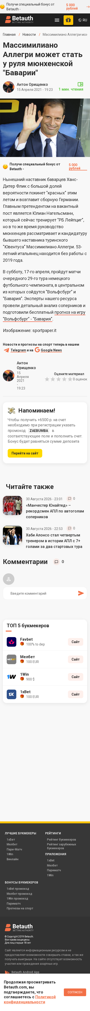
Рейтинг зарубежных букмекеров (61, 846)
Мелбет (12, 844)
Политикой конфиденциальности (30, 999)
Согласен (75, 992)
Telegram (18, 350)
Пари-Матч (14, 849)
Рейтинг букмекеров (61, 839)
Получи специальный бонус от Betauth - (42, 6)
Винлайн (12, 859)
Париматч (54, 870)
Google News (51, 350)
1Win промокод (17, 898)
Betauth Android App (25, 972)
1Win (10, 854)
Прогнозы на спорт (20, 908)
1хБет (11, 839)
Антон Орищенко (32, 84)
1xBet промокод (18, 888)
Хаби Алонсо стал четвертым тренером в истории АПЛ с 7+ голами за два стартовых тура (54, 541)
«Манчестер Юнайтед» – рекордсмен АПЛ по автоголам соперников (55, 511)
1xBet (50, 860)
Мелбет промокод (19, 893)
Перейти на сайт (25, 453)
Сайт (76, 642)
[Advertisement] (45, 756)
